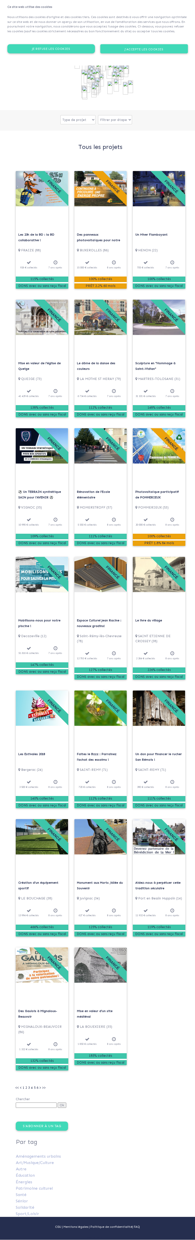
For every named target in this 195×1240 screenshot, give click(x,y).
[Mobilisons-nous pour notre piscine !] (101, 80)
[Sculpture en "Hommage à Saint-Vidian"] (93, 91)
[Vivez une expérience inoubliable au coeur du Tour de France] (92, 81)
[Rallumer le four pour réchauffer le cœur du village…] (110, 69)
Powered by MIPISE (97, 1237)
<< (17, 1088)
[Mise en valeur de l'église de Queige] (125, 70)
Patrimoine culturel (34, 1188)
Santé (21, 1194)
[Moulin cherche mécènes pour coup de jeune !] (84, 93)
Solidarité (25, 1207)
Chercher (23, 1099)
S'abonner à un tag (42, 1126)
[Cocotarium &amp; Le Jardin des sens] (130, 86)
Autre (21, 1169)
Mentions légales (76, 1227)
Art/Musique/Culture (35, 1162)
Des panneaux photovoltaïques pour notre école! (98, 240)
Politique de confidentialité (111, 1227)
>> (44, 1088)
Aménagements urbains (38, 1156)
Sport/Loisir (27, 1213)
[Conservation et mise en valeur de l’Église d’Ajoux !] (114, 78)
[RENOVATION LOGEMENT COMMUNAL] (118, 78)
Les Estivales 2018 (31, 754)
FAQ (137, 1227)
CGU (58, 1227)
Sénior (22, 1201)
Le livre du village (148, 620)
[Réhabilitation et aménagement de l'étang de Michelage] (125, 88)
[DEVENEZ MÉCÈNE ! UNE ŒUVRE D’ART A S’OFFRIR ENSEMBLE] (116, 85)
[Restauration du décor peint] (85, 81)
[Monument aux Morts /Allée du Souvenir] (109, 87)
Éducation (25, 1175)
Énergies (24, 1182)
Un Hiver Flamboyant (151, 234)
